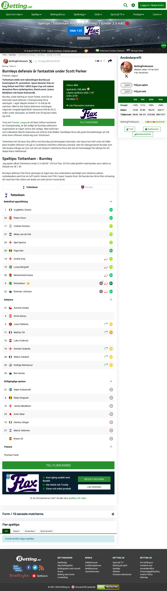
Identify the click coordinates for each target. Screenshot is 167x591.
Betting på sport (120, 565)
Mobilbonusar (91, 568)
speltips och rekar (77, 498)
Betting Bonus (57, 14)
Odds (97, 14)
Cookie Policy (146, 574)
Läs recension (94, 487)
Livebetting (63, 577)
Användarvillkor (147, 568)
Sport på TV (117, 14)
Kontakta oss (146, 565)
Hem (4, 54)
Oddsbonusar (91, 562)
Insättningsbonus (93, 565)
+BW (163, 45)
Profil (130, 129)
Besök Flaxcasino (94, 479)
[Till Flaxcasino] (88, 114)
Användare (30, 531)
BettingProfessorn (130, 121)
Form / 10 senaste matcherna (22, 513)
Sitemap (144, 577)
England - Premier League (65, 51)
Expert (16, 531)
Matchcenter (84, 38)
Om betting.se (146, 562)
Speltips (35, 14)
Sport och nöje (13, 14)
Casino (156, 14)
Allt (6, 531)
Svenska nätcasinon (122, 574)
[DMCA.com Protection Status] (108, 587)
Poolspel (138, 14)
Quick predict (46, 531)
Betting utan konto (66, 574)
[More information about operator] (22, 483)
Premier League (19, 122)
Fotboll (50, 51)
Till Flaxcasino (89, 122)
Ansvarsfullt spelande (85, 587)
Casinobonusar (92, 571)
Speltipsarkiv (153, 129)
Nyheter (116, 571)
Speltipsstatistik (144, 134)
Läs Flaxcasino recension (81, 105)
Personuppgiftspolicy (150, 571)
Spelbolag (79, 14)
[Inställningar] (133, 5)
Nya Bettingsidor (65, 565)
